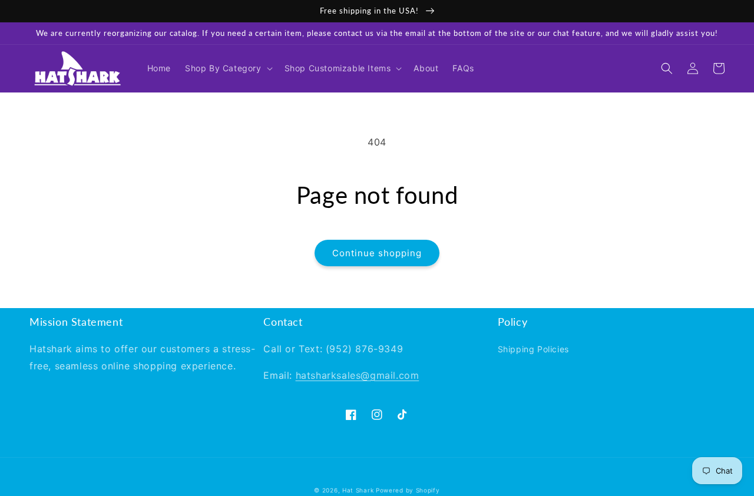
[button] (227, 68)
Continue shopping (377, 253)
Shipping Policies (533, 349)
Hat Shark (357, 490)
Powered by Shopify (408, 490)
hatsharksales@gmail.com (357, 375)
